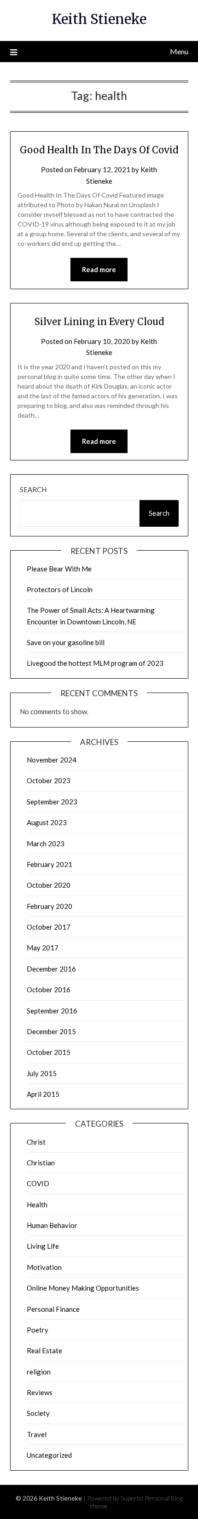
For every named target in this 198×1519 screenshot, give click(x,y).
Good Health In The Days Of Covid (99, 150)
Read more (99, 269)
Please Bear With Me (59, 569)
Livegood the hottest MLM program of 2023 (95, 663)
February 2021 (49, 864)
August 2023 (47, 822)
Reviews (39, 1392)
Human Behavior (52, 1225)
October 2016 (48, 989)
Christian (41, 1162)
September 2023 (52, 801)
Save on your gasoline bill (66, 642)
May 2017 (42, 947)
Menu (179, 51)
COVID (38, 1183)
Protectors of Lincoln (60, 589)
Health (37, 1204)
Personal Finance (53, 1309)
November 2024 (51, 760)
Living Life (43, 1246)
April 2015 (43, 1094)
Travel (37, 1434)
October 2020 (48, 885)
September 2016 (52, 1011)
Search (33, 489)
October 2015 (48, 1052)
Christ (36, 1142)
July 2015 (42, 1073)
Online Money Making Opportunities (83, 1288)
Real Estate (44, 1350)
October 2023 (48, 780)
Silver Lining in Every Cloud (99, 321)
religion (39, 1372)
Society (38, 1413)
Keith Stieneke (99, 19)
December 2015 (51, 1031)
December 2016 (51, 969)
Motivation (44, 1267)
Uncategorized (49, 1455)
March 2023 (45, 843)
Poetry (37, 1330)
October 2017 (48, 927)
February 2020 (49, 906)
